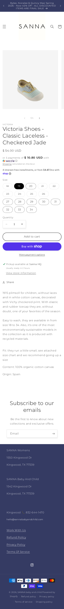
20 (30, 186)
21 (44, 186)
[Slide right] (39, 118)
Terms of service (23, 602)
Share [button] (10, 282)
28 (19, 201)
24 (21, 194)
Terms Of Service (18, 551)
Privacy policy (46, 596)
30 (43, 201)
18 (9, 186)
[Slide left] (24, 118)
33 (19, 209)
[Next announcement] (60, 5)
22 (56, 186)
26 (45, 194)
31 (55, 201)
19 (19, 186)
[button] (4, 26)
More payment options (32, 254)
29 (31, 201)
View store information (21, 273)
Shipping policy (44, 602)
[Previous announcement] (3, 5)
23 (9, 194)
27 (7, 201)
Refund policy (28, 596)
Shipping (7, 164)
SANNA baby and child (30, 592)
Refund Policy (16, 537)
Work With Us (16, 530)
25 (33, 194)
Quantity (8, 217)
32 (7, 209)
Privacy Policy (16, 544)
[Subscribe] (53, 434)
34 (31, 209)
